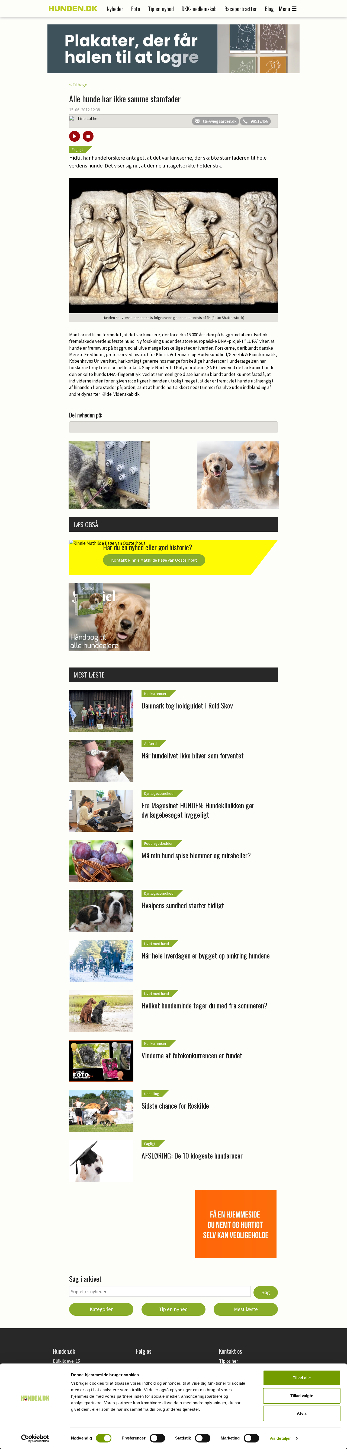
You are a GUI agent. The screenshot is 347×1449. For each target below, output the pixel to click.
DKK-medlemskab (199, 9)
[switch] (157, 1438)
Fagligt (77, 149)
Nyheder (115, 9)
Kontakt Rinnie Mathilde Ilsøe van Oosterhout (154, 560)
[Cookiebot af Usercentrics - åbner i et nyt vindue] (35, 1438)
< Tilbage (78, 85)
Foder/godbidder (158, 843)
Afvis (302, 1413)
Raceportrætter (240, 9)
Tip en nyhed (161, 9)
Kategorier (101, 1309)
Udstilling (151, 1093)
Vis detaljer (280, 1438)
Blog (269, 9)
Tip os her (228, 1361)
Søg (266, 1292)
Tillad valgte (301, 1395)
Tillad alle (302, 1377)
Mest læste (246, 1309)
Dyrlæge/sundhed (159, 793)
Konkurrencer (155, 693)
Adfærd (150, 743)
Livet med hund (156, 943)
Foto (135, 9)
